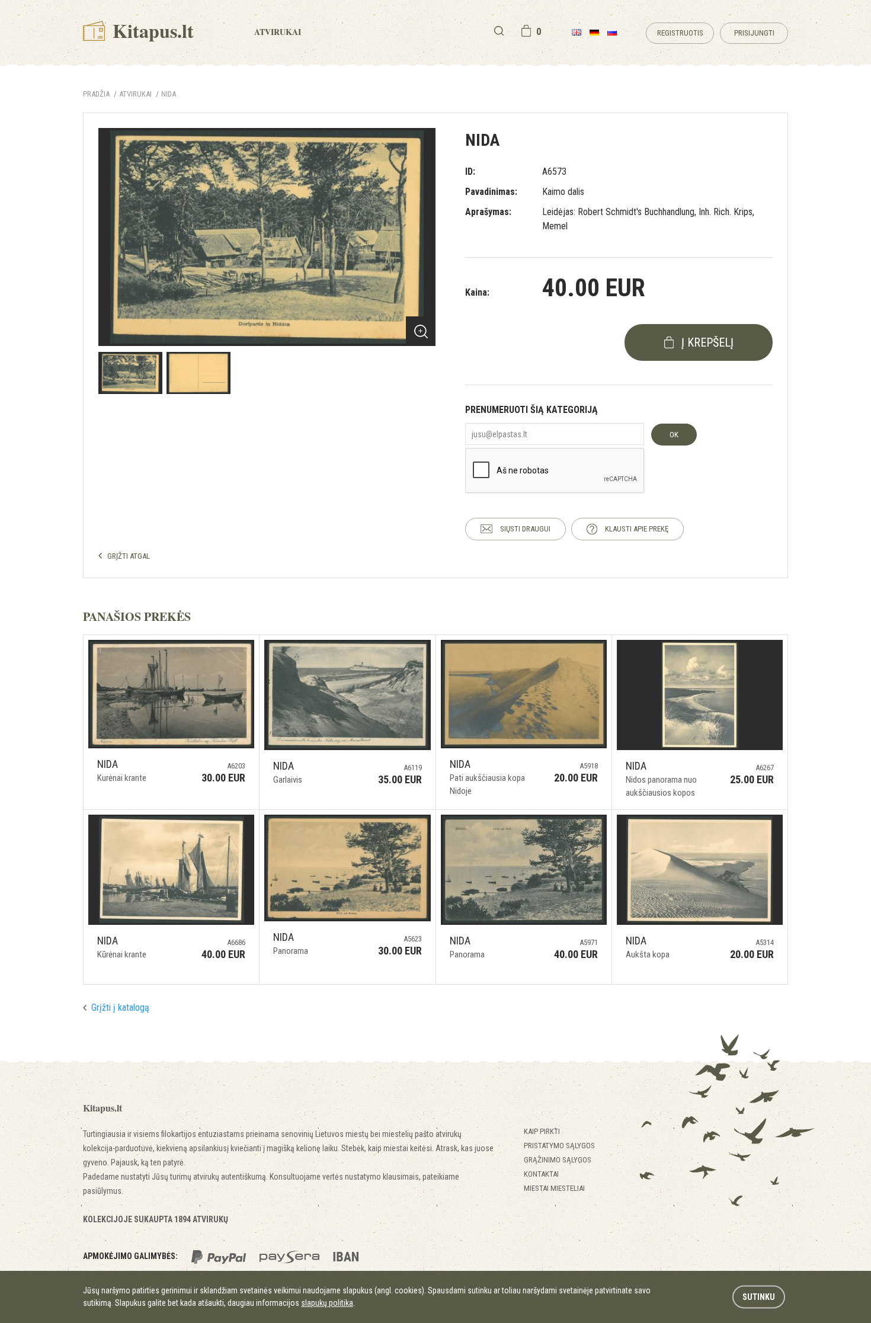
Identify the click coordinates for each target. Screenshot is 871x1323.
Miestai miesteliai (554, 1188)
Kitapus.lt (151, 30)
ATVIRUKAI (135, 93)
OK (674, 434)
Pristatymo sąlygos (559, 1145)
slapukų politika (327, 1303)
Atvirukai (277, 31)
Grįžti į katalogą (120, 1007)
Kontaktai (541, 1174)
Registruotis (680, 32)
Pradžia (96, 93)
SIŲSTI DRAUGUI (525, 528)
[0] (526, 31)
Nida (168, 93)
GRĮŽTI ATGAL (128, 556)
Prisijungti (754, 32)
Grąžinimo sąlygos (557, 1159)
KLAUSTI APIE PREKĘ (636, 528)
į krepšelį (707, 342)
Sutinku (758, 1297)
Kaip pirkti (542, 1131)
